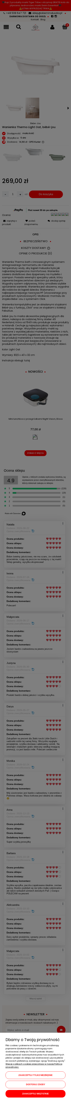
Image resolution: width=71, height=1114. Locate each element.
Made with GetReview (53, 1109)
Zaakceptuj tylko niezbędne (35, 1075)
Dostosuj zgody (35, 1084)
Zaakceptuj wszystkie (35, 1094)
